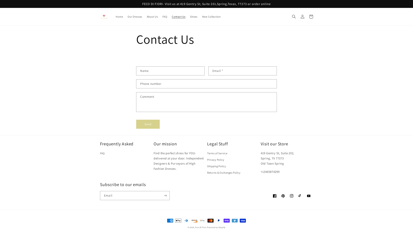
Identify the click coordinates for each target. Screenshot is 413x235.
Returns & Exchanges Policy (224, 172)
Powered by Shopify (216, 227)
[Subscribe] (165, 195)
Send (148, 124)
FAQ (102, 153)
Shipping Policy (216, 166)
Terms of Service (217, 153)
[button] (294, 16)
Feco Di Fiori (200, 227)
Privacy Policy (215, 160)
